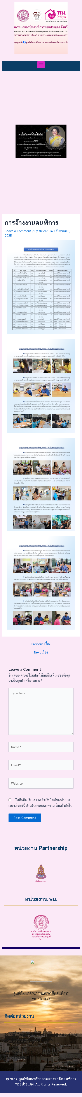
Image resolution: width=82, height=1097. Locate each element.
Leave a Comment (18, 231)
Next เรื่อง (41, 652)
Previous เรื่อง (41, 644)
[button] (41, 64)
